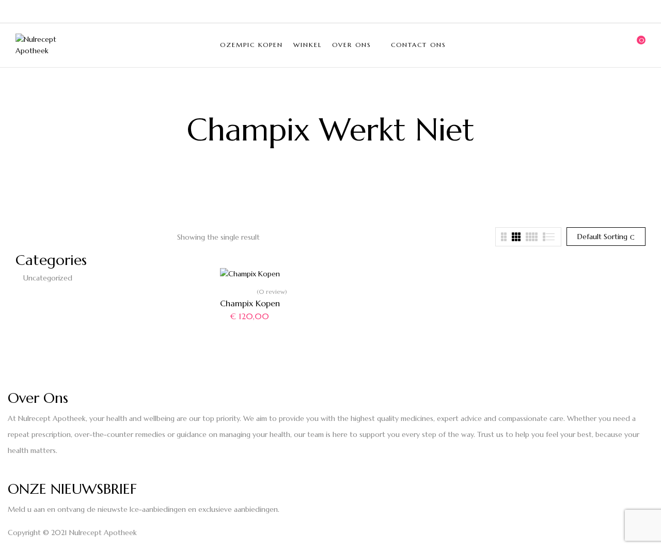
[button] (638, 45)
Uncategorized (47, 278)
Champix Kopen (250, 303)
